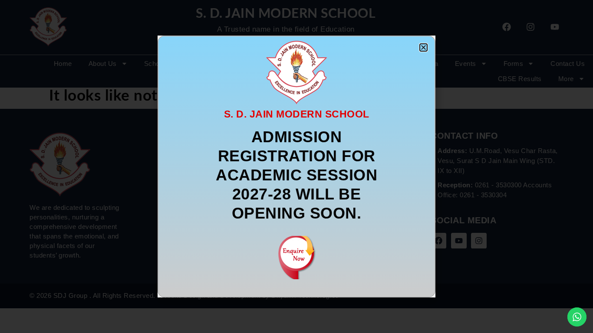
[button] (423, 47)
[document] (296, 166)
